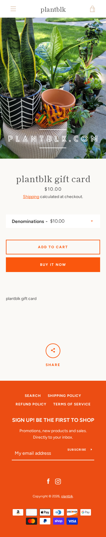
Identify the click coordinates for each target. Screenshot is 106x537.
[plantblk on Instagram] (58, 481)
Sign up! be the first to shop (53, 420)
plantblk (53, 9)
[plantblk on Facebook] (48, 481)
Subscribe (76, 450)
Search (33, 396)
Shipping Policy (64, 396)
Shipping (31, 196)
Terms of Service (72, 404)
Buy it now (53, 265)
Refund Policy (31, 404)
